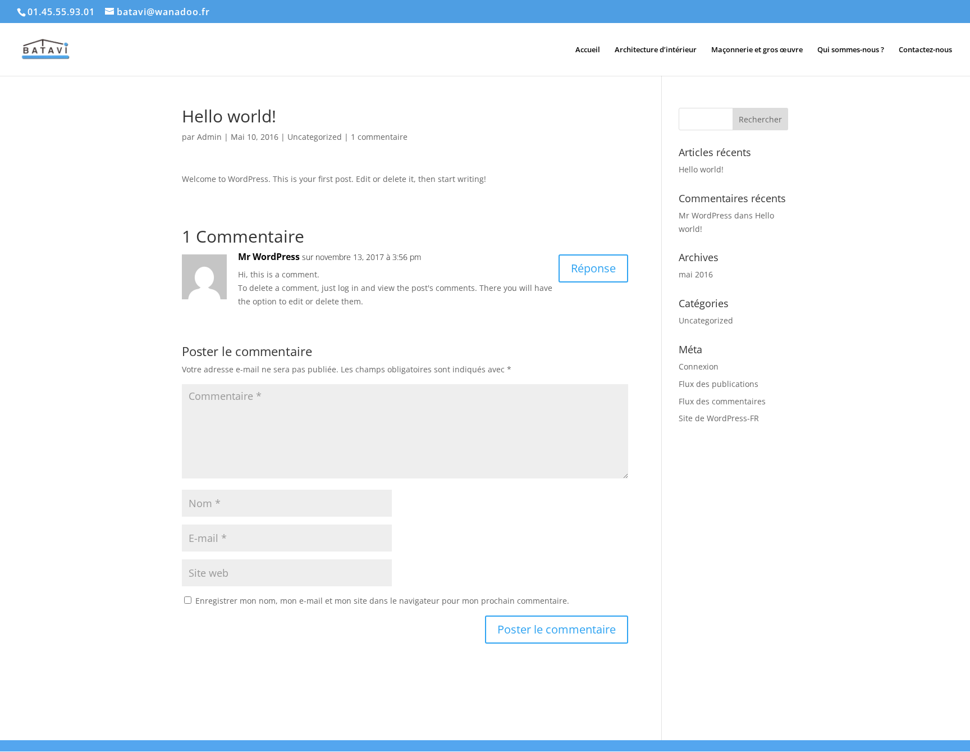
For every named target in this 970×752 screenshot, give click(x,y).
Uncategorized (314, 136)
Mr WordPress (269, 256)
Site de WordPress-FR (719, 418)
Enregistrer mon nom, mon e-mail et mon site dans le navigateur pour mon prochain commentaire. (382, 600)
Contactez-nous (925, 49)
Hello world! (701, 169)
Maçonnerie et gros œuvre (757, 49)
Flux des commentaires (722, 401)
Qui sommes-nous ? (850, 49)
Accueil (587, 49)
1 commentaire (379, 136)
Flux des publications (718, 384)
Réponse (593, 268)
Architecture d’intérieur (656, 49)
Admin (209, 136)
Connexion (699, 366)
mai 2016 (696, 274)
